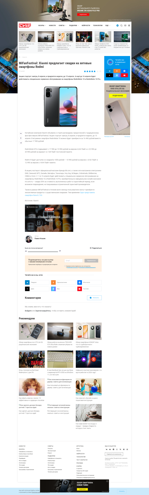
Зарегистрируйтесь (43, 311)
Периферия (22, 458)
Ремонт (50, 453)
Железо (78, 450)
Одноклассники (62, 282)
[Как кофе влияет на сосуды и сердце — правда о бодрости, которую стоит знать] (89, 412)
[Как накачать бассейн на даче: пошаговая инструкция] (89, 387)
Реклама (79, 463)
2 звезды (87, 71)
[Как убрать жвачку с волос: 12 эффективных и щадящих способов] (32, 387)
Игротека (79, 446)
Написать (96, 298)
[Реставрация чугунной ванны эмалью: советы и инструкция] (60, 406)
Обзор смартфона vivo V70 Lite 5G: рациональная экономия (26, 46)
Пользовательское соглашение (85, 475)
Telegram (34, 282)
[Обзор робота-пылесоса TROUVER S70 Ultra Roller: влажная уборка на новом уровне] (60, 331)
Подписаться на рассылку (114, 454)
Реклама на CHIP (109, 136)
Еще (107, 25)
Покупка (50, 448)
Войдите (28, 311)
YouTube (86, 289)
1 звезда (85, 71)
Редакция (79, 473)
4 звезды (92, 71)
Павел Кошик (40, 238)
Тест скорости (81, 460)
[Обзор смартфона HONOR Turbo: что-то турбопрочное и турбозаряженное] (89, 331)
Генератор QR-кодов (82, 470)
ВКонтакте (86, 282)
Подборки (73, 25)
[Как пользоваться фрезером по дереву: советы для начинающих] (60, 380)
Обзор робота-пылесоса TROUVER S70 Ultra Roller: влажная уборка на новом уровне (46, 47)
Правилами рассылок (72, 267)
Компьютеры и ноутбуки (26, 454)
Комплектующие (23, 456)
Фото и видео (22, 460)
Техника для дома (24, 467)
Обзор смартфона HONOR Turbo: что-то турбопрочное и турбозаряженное (64, 46)
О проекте (79, 468)
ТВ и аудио (22, 465)
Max (58, 289)
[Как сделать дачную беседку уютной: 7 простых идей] (32, 406)
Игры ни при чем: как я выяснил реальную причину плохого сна (83, 45)
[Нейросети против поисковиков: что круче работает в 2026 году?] (89, 359)
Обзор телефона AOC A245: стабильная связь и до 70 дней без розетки (103, 46)
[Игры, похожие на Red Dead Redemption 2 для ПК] (32, 359)
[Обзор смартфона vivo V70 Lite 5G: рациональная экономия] (32, 331)
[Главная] (19, 57)
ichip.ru (79, 466)
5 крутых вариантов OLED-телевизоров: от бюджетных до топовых (122, 45)
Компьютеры (51, 460)
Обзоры (41, 25)
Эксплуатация (52, 450)
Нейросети (86, 25)
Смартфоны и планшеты (26, 451)
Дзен (32, 289)
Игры (78, 448)
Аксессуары (22, 463)
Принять (122, 491)
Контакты (127, 136)
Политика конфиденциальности (85, 477)
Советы (61, 25)
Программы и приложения (26, 469)
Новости (52, 25)
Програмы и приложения (55, 469)
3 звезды (90, 71)
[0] (60, 251)
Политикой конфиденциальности (87, 267)
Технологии (97, 25)
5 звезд (94, 71)
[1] (26, 251)
